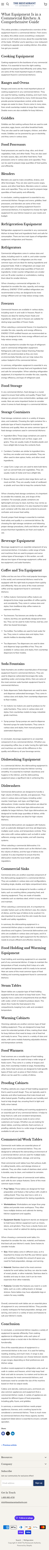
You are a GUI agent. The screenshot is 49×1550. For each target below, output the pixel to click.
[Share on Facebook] (3, 1433)
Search (18, 1540)
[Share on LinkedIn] (13, 1433)
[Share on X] (8, 1433)
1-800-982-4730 (8, 1497)
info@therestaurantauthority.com (14, 1502)
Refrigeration (28, 1540)
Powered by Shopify (24, 1545)
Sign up (38, 1483)
